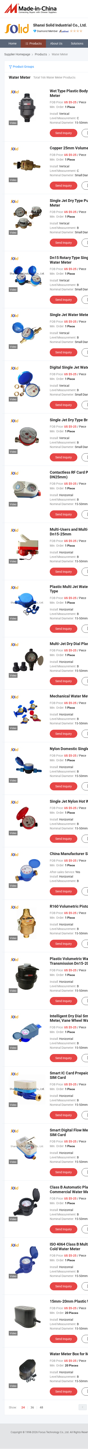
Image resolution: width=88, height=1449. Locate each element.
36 (32, 1407)
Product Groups (23, 66)
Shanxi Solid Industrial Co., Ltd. (60, 25)
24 (23, 1407)
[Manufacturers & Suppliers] (31, 8)
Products (35, 43)
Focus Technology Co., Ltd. (54, 1432)
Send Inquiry (63, 133)
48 (41, 1407)
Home (12, 43)
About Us (56, 43)
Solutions (77, 43)
